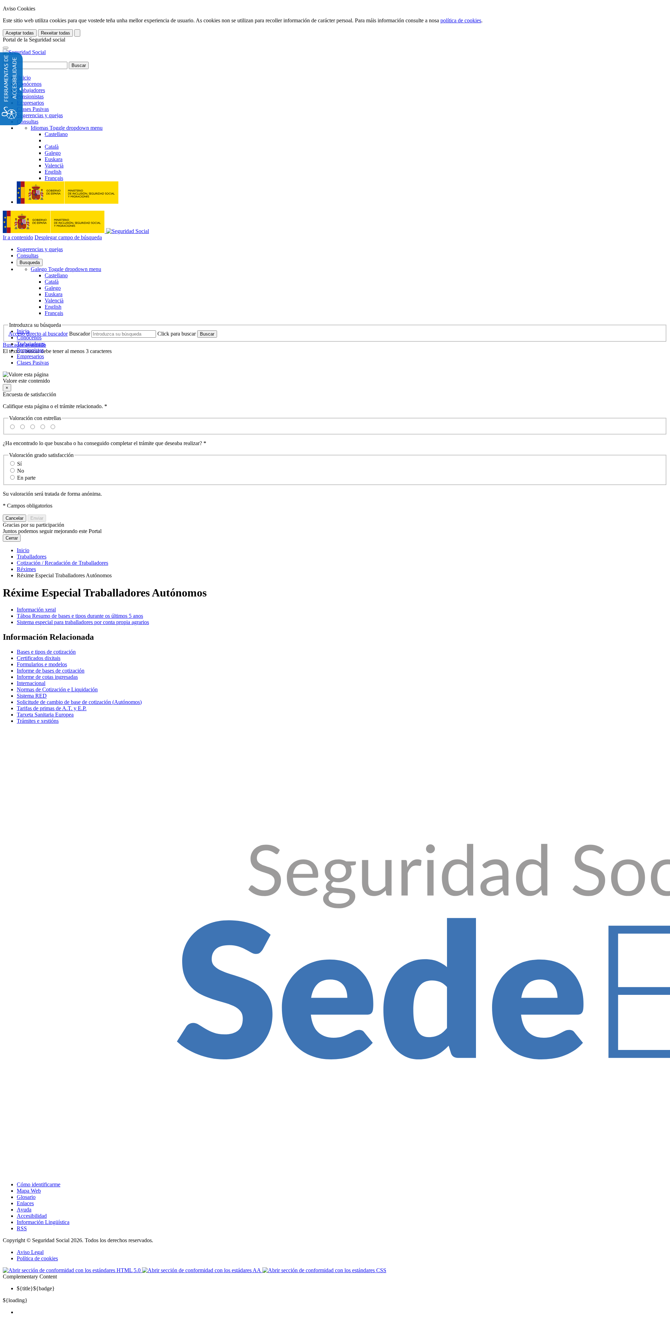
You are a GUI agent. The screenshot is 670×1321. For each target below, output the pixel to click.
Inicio (24, 78)
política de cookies (460, 20)
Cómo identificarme (38, 1184)
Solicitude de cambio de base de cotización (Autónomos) (79, 702)
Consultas (27, 122)
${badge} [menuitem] (36, 1288)
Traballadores (31, 557)
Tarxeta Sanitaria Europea (45, 715)
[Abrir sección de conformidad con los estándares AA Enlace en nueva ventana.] (202, 1270)
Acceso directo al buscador (38, 334)
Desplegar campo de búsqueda (68, 237)
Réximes (26, 569)
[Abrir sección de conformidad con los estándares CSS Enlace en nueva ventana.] (324, 1270)
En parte (26, 478)
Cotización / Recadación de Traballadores (62, 563)
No (20, 471)
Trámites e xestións (38, 721)
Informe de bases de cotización (50, 671)
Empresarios (30, 103)
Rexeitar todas (55, 33)
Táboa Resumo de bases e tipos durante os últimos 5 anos (80, 616)
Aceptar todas (20, 33)
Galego (66, 269)
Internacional (31, 683)
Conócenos (29, 84)
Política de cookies (37, 1258)
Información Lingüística (43, 1222)
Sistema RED (32, 696)
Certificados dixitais (38, 658)
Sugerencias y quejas (40, 115)
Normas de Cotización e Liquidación (57, 689)
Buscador (79, 334)
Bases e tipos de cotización (46, 652)
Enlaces (25, 1203)
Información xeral (36, 610)
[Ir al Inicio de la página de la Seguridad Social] (24, 52)
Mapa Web (29, 1191)
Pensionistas (30, 96)
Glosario (26, 1197)
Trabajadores (31, 90)
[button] (335, 377)
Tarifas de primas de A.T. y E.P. (52, 708)
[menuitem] (342, 1312)
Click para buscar (176, 334)
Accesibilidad (32, 1216)
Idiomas (67, 128)
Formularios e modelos (42, 664)
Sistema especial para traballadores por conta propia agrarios (83, 622)
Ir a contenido (18, 237)
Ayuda (24, 1210)
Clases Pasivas (33, 109)
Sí (19, 464)
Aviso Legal (30, 1252)
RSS (22, 1228)
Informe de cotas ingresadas (47, 677)
